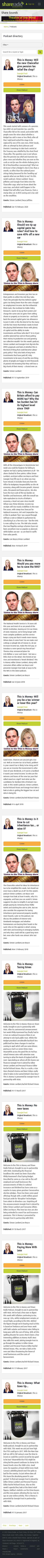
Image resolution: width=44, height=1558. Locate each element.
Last (26, 1525)
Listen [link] (22, 84)
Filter (5, 45)
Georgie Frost (22, 73)
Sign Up (31, 4)
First (4, 1525)
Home (6, 27)
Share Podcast (22, 90)
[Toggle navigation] (39, 4)
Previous (12, 1525)
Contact (32, 1546)
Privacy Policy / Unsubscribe (6, 1549)
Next (20, 1525)
